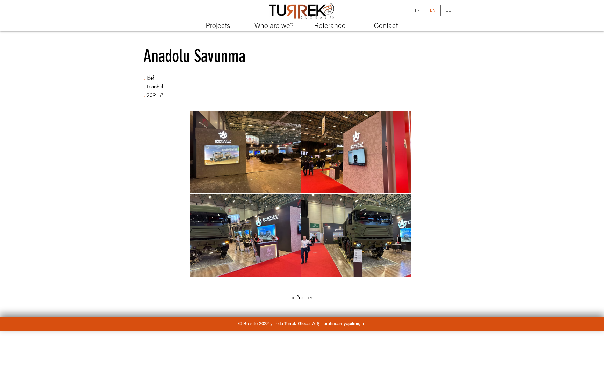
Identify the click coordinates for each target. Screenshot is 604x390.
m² (160, 95)
